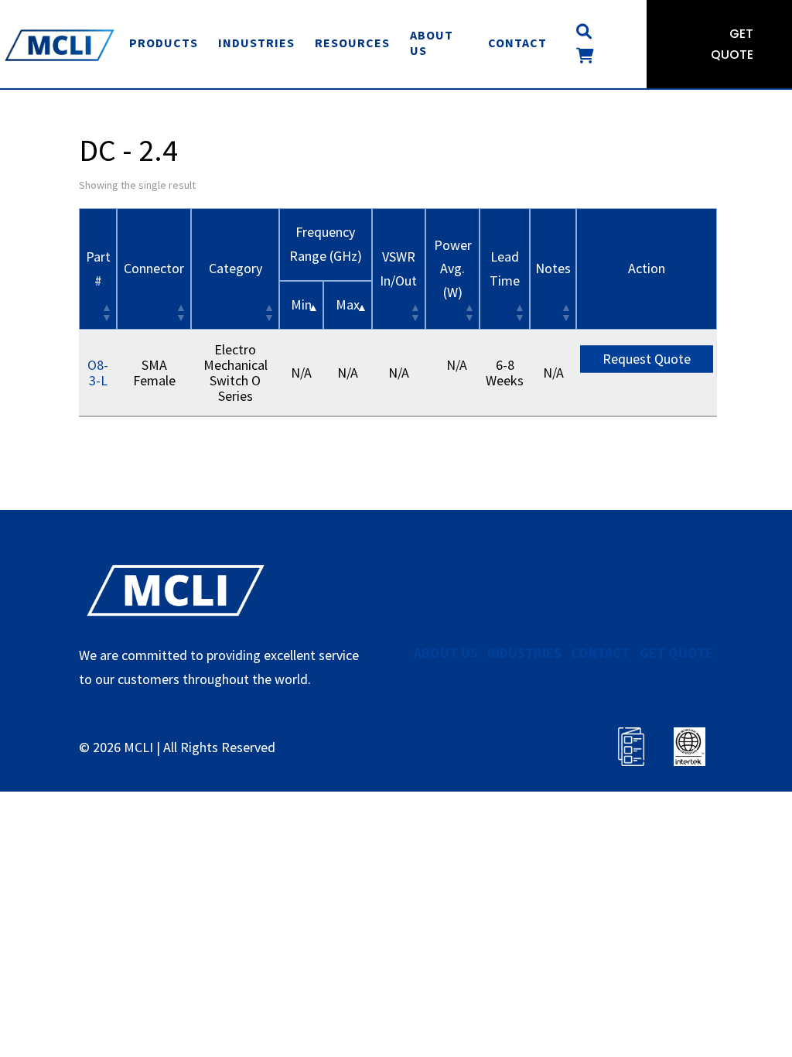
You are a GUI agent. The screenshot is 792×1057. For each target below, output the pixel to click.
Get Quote (732, 44)
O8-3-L (97, 372)
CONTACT (600, 653)
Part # (98, 268)
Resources (352, 42)
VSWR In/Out (398, 268)
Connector (154, 268)
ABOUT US (446, 653)
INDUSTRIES (524, 653)
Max (348, 304)
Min (301, 304)
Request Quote (647, 359)
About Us (431, 42)
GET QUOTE (676, 653)
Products (163, 42)
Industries (256, 42)
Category (235, 268)
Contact (517, 42)
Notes (553, 268)
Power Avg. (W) (453, 268)
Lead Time (505, 268)
